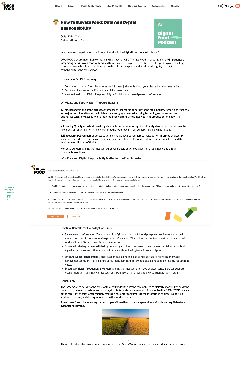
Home (58, 6)
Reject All (76, 216)
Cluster (175, 6)
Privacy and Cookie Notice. (111, 208)
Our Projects (114, 6)
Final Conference (91, 6)
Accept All (55, 216)
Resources (158, 6)
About (71, 6)
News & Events (137, 6)
